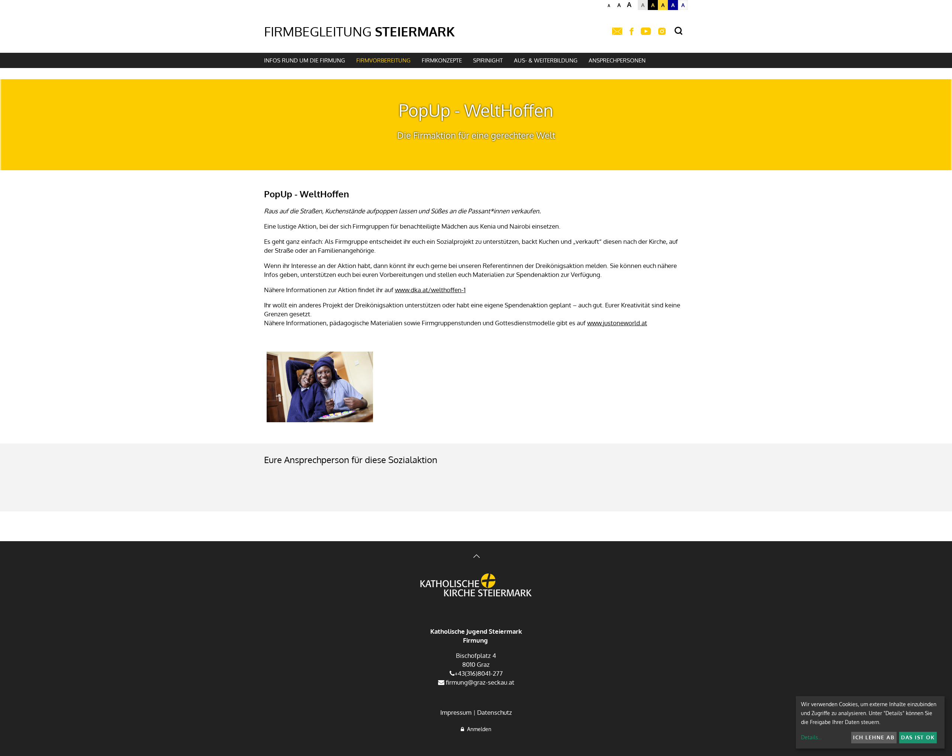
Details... (811, 737)
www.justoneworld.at (617, 323)
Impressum (456, 712)
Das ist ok (918, 737)
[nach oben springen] (476, 557)
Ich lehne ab (873, 737)
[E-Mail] (617, 31)
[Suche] (678, 31)
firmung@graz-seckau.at (479, 682)
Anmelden (477, 729)
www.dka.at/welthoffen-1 (430, 290)
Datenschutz (494, 712)
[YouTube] (646, 31)
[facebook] (631, 31)
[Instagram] (662, 31)
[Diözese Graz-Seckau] (476, 586)
